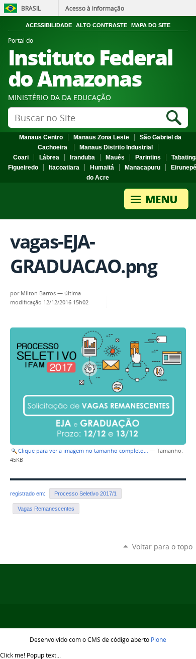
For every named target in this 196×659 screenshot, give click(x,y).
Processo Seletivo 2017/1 (85, 493)
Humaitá (102, 167)
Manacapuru (142, 167)
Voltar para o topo (162, 546)
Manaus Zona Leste (101, 137)
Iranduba (82, 157)
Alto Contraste (101, 25)
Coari (21, 157)
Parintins (148, 157)
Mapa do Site (150, 25)
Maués (115, 157)
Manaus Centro (41, 137)
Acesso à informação (94, 8)
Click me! (30, 655)
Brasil (31, 8)
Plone (158, 639)
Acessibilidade (49, 25)
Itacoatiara (64, 167)
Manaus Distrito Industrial (116, 147)
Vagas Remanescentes (46, 509)
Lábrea (49, 157)
